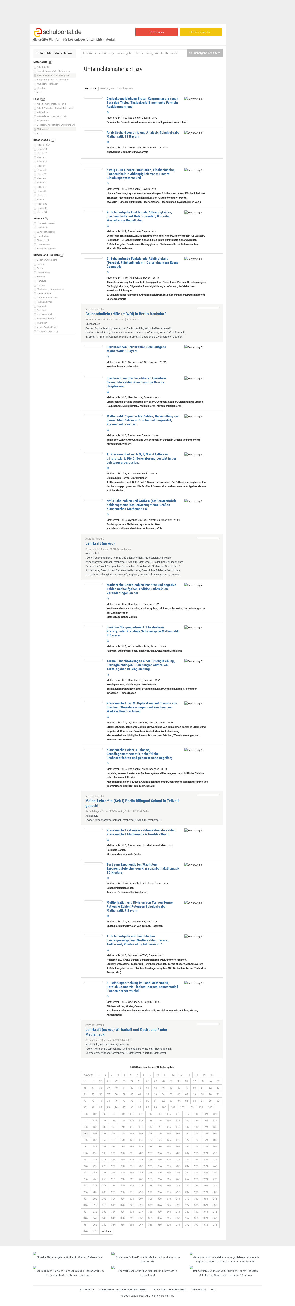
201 (132, 1153)
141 (132, 1126)
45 (155, 1087)
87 (202, 1100)
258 (104, 1179)
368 (150, 1224)
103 (191, 1107)
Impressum (198, 1289)
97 (139, 1107)
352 (141, 1218)
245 (122, 1172)
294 (159, 1192)
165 (215, 1133)
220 (169, 1159)
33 (202, 1081)
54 (84, 1094)
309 (159, 1198)
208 (196, 1153)
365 (122, 1224)
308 (150, 1198)
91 (92, 1107)
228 (104, 1166)
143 (150, 1126)
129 (159, 1120)
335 (122, 1211)
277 (141, 1185)
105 (210, 1107)
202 (141, 1153)
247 (141, 1172)
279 (159, 1185)
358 (196, 1218)
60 (131, 1094)
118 (196, 1113)
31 (186, 1081)
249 (159, 1172)
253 (196, 1172)
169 (113, 1139)
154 (113, 1133)
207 (187, 1153)
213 (104, 1159)
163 (196, 1133)
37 (92, 1087)
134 (205, 1120)
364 (113, 1224)
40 (116, 1087)
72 (84, 1100)
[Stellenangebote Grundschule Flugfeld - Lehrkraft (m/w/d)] (208, 538)
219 (159, 1159)
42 (131, 1087)
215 (122, 1159)
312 (187, 1198)
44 (147, 1087)
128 (150, 1120)
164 (205, 1133)
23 (124, 1081)
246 (132, 1172)
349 (113, 1218)
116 (178, 1113)
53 (218, 1087)
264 (159, 1179)
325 (169, 1205)
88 (210, 1100)
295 (169, 1192)
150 (215, 1126)
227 (95, 1166)
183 (104, 1146)
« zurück (88, 1074)
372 (187, 1224)
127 (141, 1120)
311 (178, 1198)
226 (85, 1166)
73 (92, 1100)
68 (194, 1094)
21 (108, 1081)
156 (132, 1133)
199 (113, 1153)
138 (104, 1126)
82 (163, 1100)
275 (122, 1185)
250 (169, 1172)
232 (141, 1166)
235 (169, 1166)
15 (196, 1074)
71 (218, 1094)
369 (159, 1224)
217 (141, 1159)
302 (95, 1198)
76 (116, 1100)
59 (124, 1094)
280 (169, 1185)
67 (186, 1094)
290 (122, 1192)
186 (132, 1146)
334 (113, 1211)
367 (141, 1224)
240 (215, 1166)
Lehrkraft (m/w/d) (100, 543)
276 (132, 1185)
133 (196, 1120)
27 (155, 1081)
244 (113, 1172)
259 (113, 1179)
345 (215, 1211)
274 (113, 1185)
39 (108, 1087)
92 (100, 1107)
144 (159, 1126)
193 (196, 1146)
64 (163, 1094)
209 (205, 1153)
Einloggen (158, 32)
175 (169, 1139)
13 (180, 1074)
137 (95, 1126)
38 (100, 1087)
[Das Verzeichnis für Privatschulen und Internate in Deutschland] (147, 1267)
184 (113, 1146)
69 (202, 1094)
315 (215, 1198)
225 (215, 1159)
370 (169, 1224)
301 (85, 1198)
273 (104, 1185)
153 (104, 1133)
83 (171, 1100)
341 (178, 1211)
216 (132, 1159)
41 (124, 1087)
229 (113, 1166)
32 (194, 1081)
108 (104, 1113)
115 (169, 1113)
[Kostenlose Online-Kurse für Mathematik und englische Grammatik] (147, 1253)
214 (113, 1159)
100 (164, 1107)
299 (205, 1192)
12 (173, 1074)
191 (178, 1146)
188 (150, 1146)
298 (196, 1192)
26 (147, 1081)
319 (113, 1205)
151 (85, 1133)
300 (215, 1192)
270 (215, 1179)
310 (169, 1198)
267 (187, 1179)
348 (104, 1218)
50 (194, 1087)
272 (95, 1185)
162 (187, 1133)
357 (187, 1218)
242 (95, 1172)
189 (159, 1146)
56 (100, 1094)
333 (104, 1211)
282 (187, 1185)
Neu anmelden (202, 32)
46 (163, 1087)
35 (218, 1081)
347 (95, 1218)
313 (196, 1198)
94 (116, 1107)
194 (205, 1146)
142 (141, 1126)
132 (187, 1120)
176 (178, 1139)
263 (150, 1179)
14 (188, 1074)
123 (104, 1120)
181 (85, 1146)
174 (159, 1139)
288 (104, 1192)
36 (84, 1087)
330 (215, 1205)
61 (139, 1094)
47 (171, 1087)
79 (139, 1100)
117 (187, 1113)
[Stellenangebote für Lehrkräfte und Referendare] (69, 1253)
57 (108, 1094)
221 (178, 1159)
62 (147, 1094)
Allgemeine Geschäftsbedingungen (123, 1289)
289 (113, 1192)
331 (85, 1211)
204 (159, 1153)
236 (178, 1166)
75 (108, 1100)
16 (204, 1074)
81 (155, 1100)
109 (113, 1113)
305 (122, 1198)
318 (104, 1205)
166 (85, 1139)
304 (113, 1198)
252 (187, 1172)
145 (169, 1126)
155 (122, 1133)
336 (132, 1211)
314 (205, 1198)
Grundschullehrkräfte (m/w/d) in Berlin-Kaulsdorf (125, 313)
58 (116, 1094)
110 (122, 1113)
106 (85, 1113)
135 (215, 1120)
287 (95, 1192)
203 (150, 1153)
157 (141, 1133)
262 (141, 1179)
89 (218, 1100)
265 (169, 1179)
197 (95, 1153)
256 (85, 1179)
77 (124, 1100)
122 (95, 1120)
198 (104, 1153)
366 (132, 1224)
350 (122, 1218)
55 (92, 1094)
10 (157, 1074)
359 (205, 1218)
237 (187, 1166)
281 (178, 1185)
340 (169, 1211)
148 (196, 1126)
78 (131, 1100)
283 (196, 1185)
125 (122, 1120)
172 (141, 1139)
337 (141, 1211)
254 (205, 1172)
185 (122, 1146)
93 (108, 1107)
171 (132, 1139)
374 (205, 1224)
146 (178, 1126)
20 (100, 1081)
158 (150, 1133)
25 (139, 1081)
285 (215, 1185)
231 (132, 1166)
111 (132, 1113)
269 (205, 1179)
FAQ (213, 1289)
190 (169, 1146)
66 (178, 1094)
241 (85, 1172)
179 (205, 1139)
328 (196, 1205)
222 (187, 1159)
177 (187, 1139)
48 (178, 1087)
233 (150, 1166)
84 (178, 1100)
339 (159, 1211)
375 (215, 1224)
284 (205, 1185)
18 (84, 1081)
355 (169, 1218)
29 (171, 1081)
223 (196, 1159)
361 (85, 1224)
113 (150, 1113)
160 (169, 1133)
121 (85, 1120)
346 (85, 1218)
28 (163, 1081)
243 (104, 1172)
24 (131, 1081)
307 (141, 1198)
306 (132, 1198)
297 (187, 1192)
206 (178, 1153)
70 (210, 1094)
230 (122, 1166)
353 (150, 1218)
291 (132, 1192)
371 (178, 1224)
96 (131, 1107)
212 (95, 1159)
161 (178, 1133)
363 (104, 1224)
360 (215, 1218)
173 (150, 1139)
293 (150, 1192)
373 (196, 1224)
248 (150, 1172)
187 (141, 1146)
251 (178, 1172)
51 (202, 1087)
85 (186, 1100)
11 (165, 1074)
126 (132, 1120)
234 (159, 1166)
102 (182, 1107)
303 (104, 1198)
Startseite (87, 1289)
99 (155, 1107)
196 (85, 1153)
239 (205, 1166)
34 (210, 1081)
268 (196, 1179)
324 (159, 1205)
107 (95, 1113)
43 (139, 1087)
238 (196, 1166)
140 (122, 1126)
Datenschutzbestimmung (169, 1289)
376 (85, 1231)
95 (124, 1107)
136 (85, 1126)
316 (85, 1205)
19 (92, 1081)
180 (215, 1139)
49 (186, 1087)
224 (205, 1159)
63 (155, 1094)
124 (113, 1120)
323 (150, 1205)
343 (196, 1211)
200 (122, 1153)
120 (215, 1113)
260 (122, 1179)
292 (141, 1192)
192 (187, 1146)
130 (169, 1120)
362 (95, 1224)
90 (84, 1107)
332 (95, 1211)
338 (150, 1211)
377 (95, 1231)
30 (178, 1081)
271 (85, 1185)
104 (201, 1107)
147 (187, 1126)
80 (147, 1100)
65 (171, 1094)
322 (141, 1205)
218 (150, 1159)
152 (95, 1133)
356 (178, 1218)
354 (159, 1218)
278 (150, 1185)
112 (141, 1113)
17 (212, 1074)
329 (205, 1205)
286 (85, 1192)
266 (178, 1179)
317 (95, 1205)
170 (122, 1139)
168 (104, 1139)
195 (215, 1146)
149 (205, 1126)
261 (132, 1179)
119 (205, 1113)
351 (132, 1218)
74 (100, 1100)
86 (194, 1100)
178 (196, 1139)
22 (116, 1081)
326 (178, 1205)
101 (173, 1107)
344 (205, 1211)
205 (169, 1153)
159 (159, 1133)
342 (187, 1211)
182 (95, 1146)
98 (147, 1107)
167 (95, 1139)
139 (113, 1126)
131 (178, 1120)
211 (85, 1159)
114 (159, 1113)
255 (215, 1172)
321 (132, 1205)
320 (122, 1205)
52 (210, 1087)
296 (178, 1192)
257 (95, 1179)
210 (215, 1153)
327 (187, 1205)
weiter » (106, 1231)
